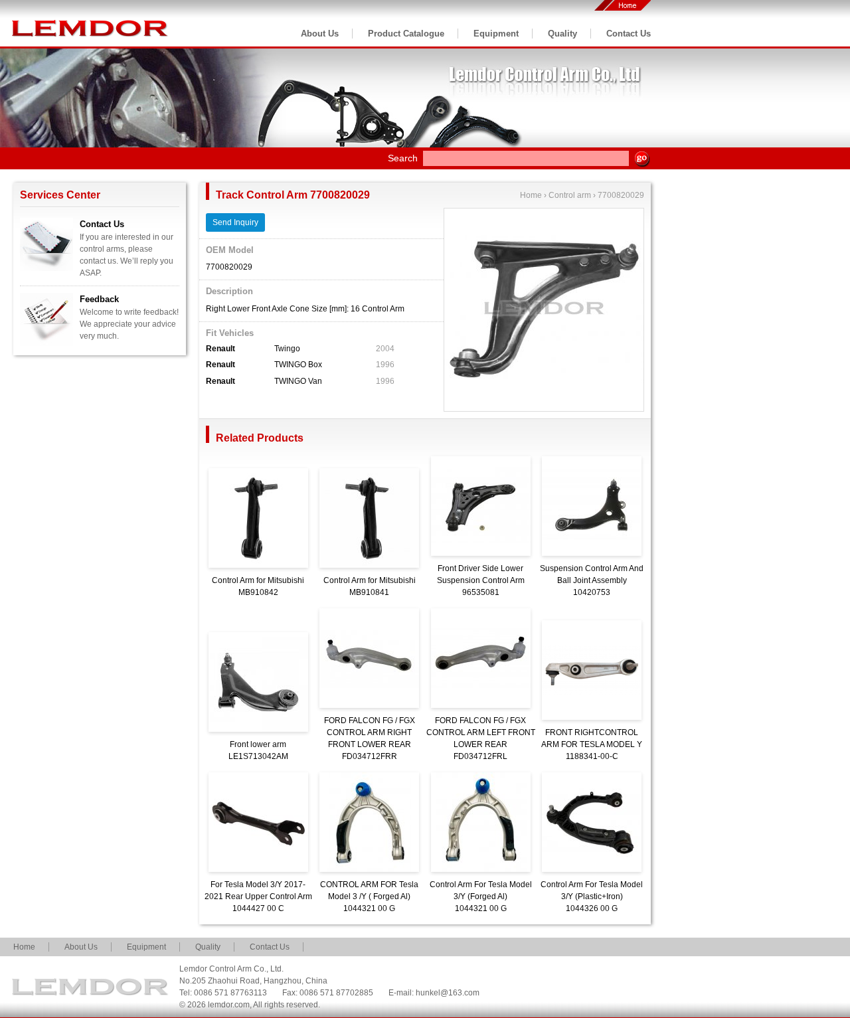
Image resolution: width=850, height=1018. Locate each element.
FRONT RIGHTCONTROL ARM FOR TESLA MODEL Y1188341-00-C (591, 744)
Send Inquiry (235, 222)
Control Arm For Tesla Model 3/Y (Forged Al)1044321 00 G (481, 896)
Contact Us (628, 34)
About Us (320, 34)
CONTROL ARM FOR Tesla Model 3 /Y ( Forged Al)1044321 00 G (369, 896)
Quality (562, 34)
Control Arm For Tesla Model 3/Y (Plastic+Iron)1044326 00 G (592, 896)
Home (531, 195)
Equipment (496, 34)
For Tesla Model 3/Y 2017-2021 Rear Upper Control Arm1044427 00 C (258, 896)
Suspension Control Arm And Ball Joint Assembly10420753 (591, 580)
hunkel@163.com (447, 992)
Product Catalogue (406, 34)
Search (403, 158)
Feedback (99, 299)
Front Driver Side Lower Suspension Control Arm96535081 (481, 580)
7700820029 (621, 195)
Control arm (570, 195)
